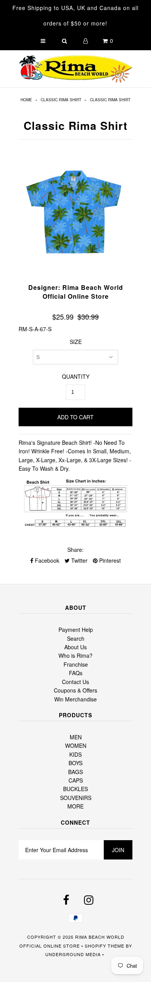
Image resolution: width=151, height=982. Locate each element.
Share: (75, 549)
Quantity (75, 376)
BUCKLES (75, 789)
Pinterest (109, 560)
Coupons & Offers (75, 690)
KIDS (75, 754)
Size (76, 341)
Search (75, 638)
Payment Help (75, 629)
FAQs (75, 673)
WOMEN (75, 745)
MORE (75, 806)
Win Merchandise (75, 699)
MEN (76, 737)
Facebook (46, 560)
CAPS (76, 780)
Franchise (75, 664)
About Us (75, 647)
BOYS (75, 763)
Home (26, 99)
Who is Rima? (75, 655)
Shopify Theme (104, 946)
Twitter (79, 560)
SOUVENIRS (75, 798)
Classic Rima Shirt (61, 99)
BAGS (75, 772)
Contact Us (75, 682)
